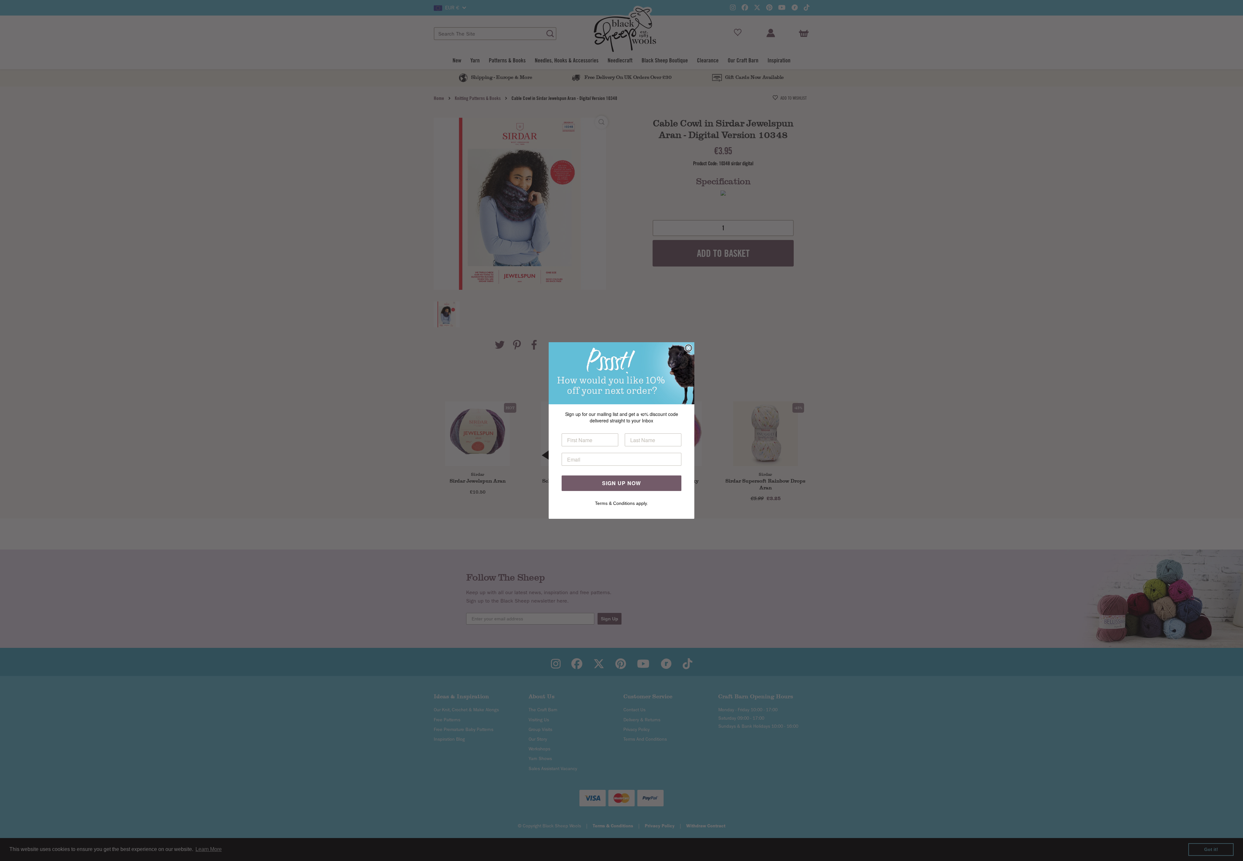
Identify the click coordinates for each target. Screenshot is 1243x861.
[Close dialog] (688, 348)
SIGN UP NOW (621, 483)
